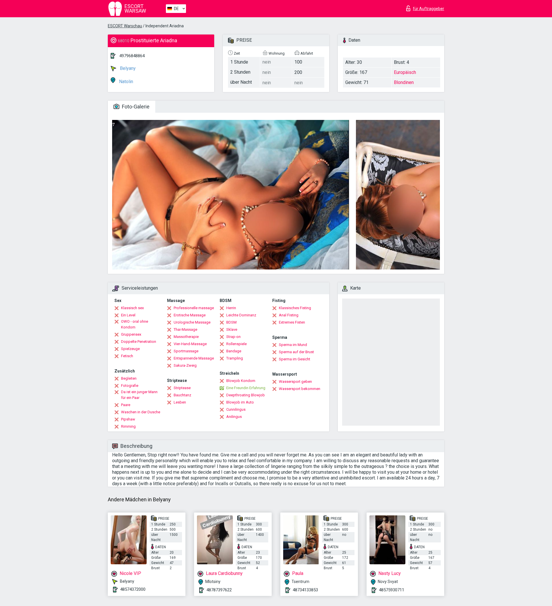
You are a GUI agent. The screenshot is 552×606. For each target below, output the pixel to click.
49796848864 (132, 55)
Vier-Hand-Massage (190, 344)
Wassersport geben (295, 381)
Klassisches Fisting (295, 308)
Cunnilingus (236, 409)
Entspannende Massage (194, 358)
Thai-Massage (185, 329)
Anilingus (234, 416)
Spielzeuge (130, 349)
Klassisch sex (132, 308)
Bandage (233, 351)
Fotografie (129, 385)
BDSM (231, 322)
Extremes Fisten (292, 322)
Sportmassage (186, 351)
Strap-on (233, 336)
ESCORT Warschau (125, 26)
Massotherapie (186, 336)
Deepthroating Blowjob (245, 395)
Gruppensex (131, 334)
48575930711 (391, 589)
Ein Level (128, 315)
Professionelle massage (194, 308)
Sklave (231, 329)
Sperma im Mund (293, 345)
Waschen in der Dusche (140, 412)
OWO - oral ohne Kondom (134, 324)
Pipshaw (128, 419)
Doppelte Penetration (138, 341)
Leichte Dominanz (241, 315)
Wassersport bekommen (299, 389)
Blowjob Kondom (240, 380)
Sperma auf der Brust (296, 352)
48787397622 (219, 589)
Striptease (182, 388)
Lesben (180, 402)
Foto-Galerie (135, 107)
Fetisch (127, 356)
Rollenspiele (236, 344)
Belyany (127, 68)
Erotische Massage (190, 315)
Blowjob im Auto (240, 402)
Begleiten (129, 378)
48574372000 (132, 589)
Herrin (231, 308)
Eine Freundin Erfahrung (245, 388)
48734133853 (305, 589)
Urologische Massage (192, 322)
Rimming (128, 426)
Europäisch (405, 72)
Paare (125, 405)
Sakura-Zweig (185, 365)
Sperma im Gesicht (294, 359)
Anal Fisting (288, 315)
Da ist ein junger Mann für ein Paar (139, 395)
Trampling (234, 358)
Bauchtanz (182, 395)
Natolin (125, 81)
